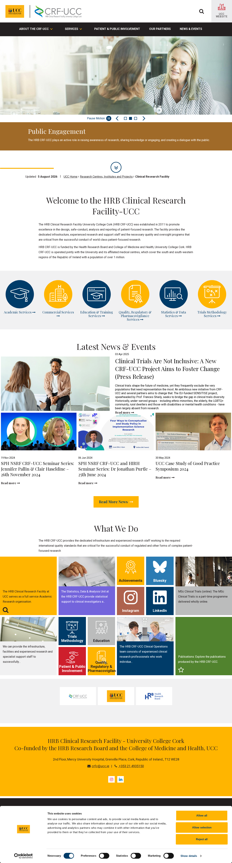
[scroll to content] (116, 167)
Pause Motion (96, 118)
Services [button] (71, 29)
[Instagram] (111, 779)
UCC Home (70, 176)
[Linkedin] (120, 779)
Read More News (114, 501)
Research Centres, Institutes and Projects (106, 176)
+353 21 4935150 (131, 766)
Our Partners (160, 29)
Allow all (201, 815)
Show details (189, 855)
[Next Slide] (144, 118)
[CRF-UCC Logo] (59, 11)
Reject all (202, 839)
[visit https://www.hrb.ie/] (154, 696)
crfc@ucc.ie (100, 766)
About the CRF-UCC (51, 157)
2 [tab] (130, 118)
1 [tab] (125, 118)
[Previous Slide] (117, 118)
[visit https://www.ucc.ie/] (116, 696)
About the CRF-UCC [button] (34, 29)
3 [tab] (135, 118)
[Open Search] (201, 11)
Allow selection (202, 827)
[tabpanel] (116, 93)
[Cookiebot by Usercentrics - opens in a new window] (23, 856)
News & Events (191, 29)
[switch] (104, 856)
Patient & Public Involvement (117, 29)
